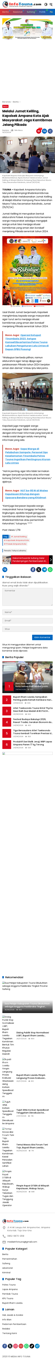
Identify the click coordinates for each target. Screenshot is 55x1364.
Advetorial (7, 1268)
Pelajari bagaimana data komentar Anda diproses (25, 649)
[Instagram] (15, 1346)
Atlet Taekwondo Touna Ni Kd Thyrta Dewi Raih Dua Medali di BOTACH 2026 (33, 710)
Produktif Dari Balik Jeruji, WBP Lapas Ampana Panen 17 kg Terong (32, 743)
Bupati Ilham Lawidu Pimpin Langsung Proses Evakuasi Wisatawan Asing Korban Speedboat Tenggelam (30, 1076)
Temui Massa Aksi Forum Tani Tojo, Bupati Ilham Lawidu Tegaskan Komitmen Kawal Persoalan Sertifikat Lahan (32, 1146)
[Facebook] (33, 569)
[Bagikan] (50, 131)
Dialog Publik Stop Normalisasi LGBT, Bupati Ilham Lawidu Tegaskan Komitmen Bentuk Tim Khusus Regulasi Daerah (33, 1034)
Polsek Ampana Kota (16, 544)
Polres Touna (9, 1284)
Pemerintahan (9, 1258)
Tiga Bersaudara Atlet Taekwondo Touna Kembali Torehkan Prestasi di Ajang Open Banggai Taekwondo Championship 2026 (32, 732)
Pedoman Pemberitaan (14, 1324)
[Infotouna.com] (21, 4)
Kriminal (6, 1272)
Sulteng (6, 1263)
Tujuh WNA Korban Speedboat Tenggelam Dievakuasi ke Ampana (32, 1111)
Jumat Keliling (20, 536)
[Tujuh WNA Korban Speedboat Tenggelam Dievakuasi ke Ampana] (8, 1112)
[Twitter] (38, 569)
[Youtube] (21, 1346)
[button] (46, 4)
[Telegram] (44, 569)
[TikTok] (31, 1346)
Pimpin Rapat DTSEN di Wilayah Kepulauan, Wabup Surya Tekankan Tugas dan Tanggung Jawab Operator (33, 1187)
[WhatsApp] (50, 569)
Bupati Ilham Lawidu (12, 1303)
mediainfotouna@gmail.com (22, 1241)
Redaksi (5, 130)
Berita (5, 106)
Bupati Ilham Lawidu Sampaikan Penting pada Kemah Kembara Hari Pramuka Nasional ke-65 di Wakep (32, 698)
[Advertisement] (27, 68)
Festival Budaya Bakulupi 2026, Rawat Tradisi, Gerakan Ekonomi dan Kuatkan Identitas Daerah (33, 721)
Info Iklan (6, 1319)
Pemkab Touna (10, 1293)
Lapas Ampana (10, 1289)
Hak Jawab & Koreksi (12, 1315)
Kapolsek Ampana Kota (17, 540)
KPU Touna (7, 1298)
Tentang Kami (9, 1333)
